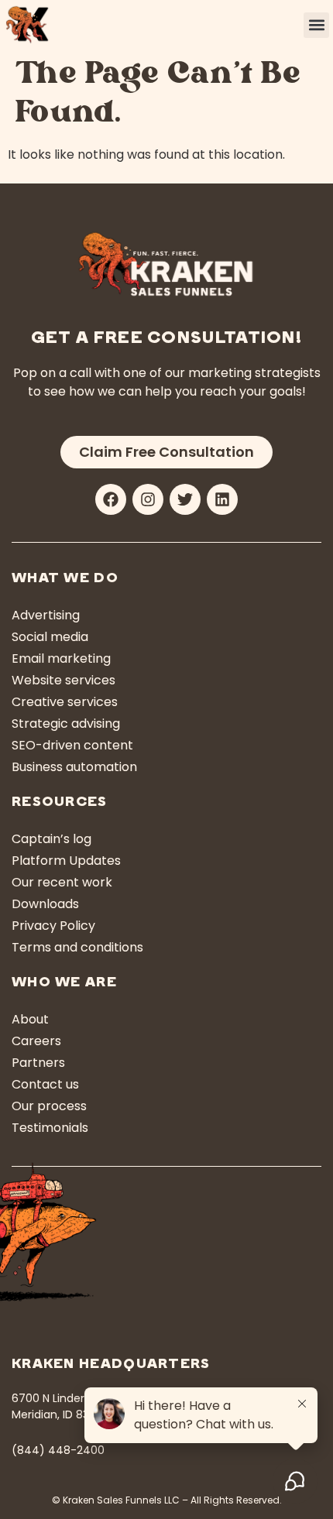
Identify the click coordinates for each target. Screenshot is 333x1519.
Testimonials (50, 1128)
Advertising (46, 615)
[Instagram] (147, 499)
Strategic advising (66, 723)
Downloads (45, 904)
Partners (38, 1063)
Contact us (45, 1084)
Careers (36, 1041)
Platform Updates (66, 860)
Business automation (74, 767)
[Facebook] (110, 499)
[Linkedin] (222, 499)
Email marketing (61, 658)
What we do (65, 579)
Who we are (64, 983)
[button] (316, 25)
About (30, 1019)
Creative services (65, 702)
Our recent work (62, 882)
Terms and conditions (77, 947)
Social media (50, 637)
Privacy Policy (53, 925)
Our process (49, 1106)
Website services (63, 680)
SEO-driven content (72, 745)
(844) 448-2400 (58, 1450)
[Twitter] (185, 499)
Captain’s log (51, 839)
